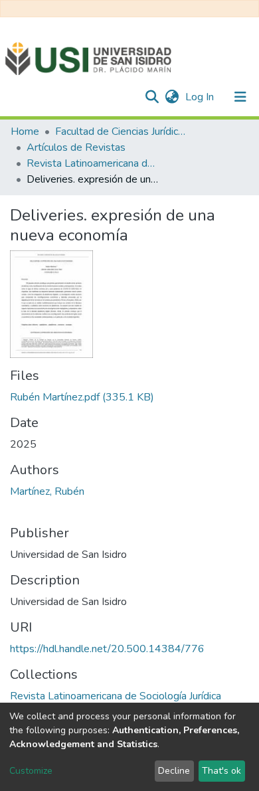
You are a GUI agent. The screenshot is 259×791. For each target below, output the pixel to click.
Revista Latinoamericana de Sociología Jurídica (93, 163)
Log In (200, 97)
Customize (30, 770)
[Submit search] (152, 97)
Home (25, 131)
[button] (172, 97)
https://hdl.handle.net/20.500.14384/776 (107, 649)
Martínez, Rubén (47, 491)
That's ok (221, 770)
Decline (174, 770)
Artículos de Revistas (76, 147)
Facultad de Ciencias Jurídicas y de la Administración (121, 131)
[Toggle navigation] (240, 97)
